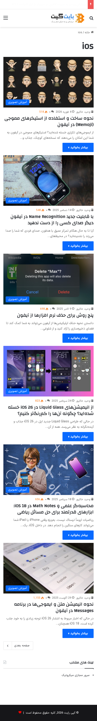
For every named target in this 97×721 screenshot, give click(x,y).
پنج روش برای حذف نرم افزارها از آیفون (55, 315)
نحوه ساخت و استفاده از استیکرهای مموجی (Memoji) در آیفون (49, 121)
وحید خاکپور (83, 112)
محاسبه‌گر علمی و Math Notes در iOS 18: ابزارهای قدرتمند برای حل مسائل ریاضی (54, 509)
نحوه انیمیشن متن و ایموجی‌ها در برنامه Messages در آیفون (54, 607)
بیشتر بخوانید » (78, 147)
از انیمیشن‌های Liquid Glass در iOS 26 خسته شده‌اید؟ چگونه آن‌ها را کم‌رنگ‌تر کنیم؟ (51, 410)
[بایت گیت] (68, 18)
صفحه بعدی (22, 645)
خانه (88, 32)
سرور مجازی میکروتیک (76, 675)
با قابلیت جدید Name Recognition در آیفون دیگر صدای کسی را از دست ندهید (52, 219)
